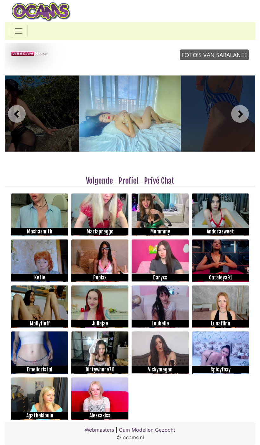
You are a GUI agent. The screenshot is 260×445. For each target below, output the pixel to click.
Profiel (128, 181)
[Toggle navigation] (19, 31)
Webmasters (99, 430)
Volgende (99, 181)
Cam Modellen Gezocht (147, 430)
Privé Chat (159, 181)
